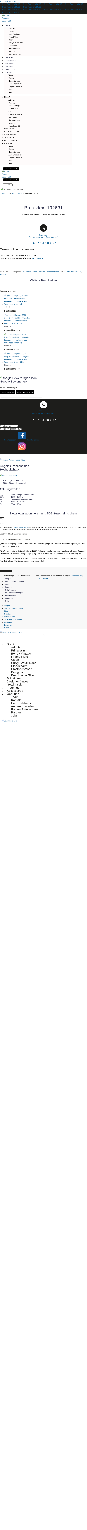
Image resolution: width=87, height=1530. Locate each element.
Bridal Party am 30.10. (11, 12)
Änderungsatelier (14, 84)
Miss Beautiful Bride (29, 272)
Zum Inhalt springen (8, 1)
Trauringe (9, 66)
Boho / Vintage (14, 34)
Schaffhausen (10, 590)
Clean (10, 40)
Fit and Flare (13, 37)
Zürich (7, 584)
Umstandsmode (14, 49)
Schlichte (19, 193)
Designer (11, 51)
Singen (8, 579)
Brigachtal (9, 598)
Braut (8, 25)
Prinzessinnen (76, 272)
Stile (13, 193)
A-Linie (67, 272)
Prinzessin (12, 31)
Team (10, 75)
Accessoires (10, 69)
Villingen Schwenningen (14, 581)
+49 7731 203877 (43, 243)
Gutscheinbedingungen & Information (16, 539)
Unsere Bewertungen (7, 392)
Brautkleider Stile (14, 54)
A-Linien (11, 28)
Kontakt (11, 78)
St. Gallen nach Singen (14, 593)
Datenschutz (76, 576)
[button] (43, 539)
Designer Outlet (12, 60)
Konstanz (8, 587)
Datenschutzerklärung (20, 527)
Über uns (9, 72)
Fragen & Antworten (15, 87)
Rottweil (8, 601)
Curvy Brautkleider (15, 43)
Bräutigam (9, 57)
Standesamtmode (52, 272)
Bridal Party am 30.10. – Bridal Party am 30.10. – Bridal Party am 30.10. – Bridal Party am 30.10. (42, 10)
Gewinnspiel (10, 63)
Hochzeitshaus (14, 81)
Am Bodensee (10, 595)
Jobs (10, 92)
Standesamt (13, 46)
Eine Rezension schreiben (25, 392)
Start (3, 193)
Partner (11, 90)
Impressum (43, 579)
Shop (8, 193)
